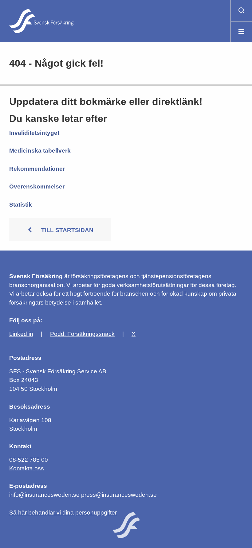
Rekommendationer (37, 168)
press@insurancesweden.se (119, 495)
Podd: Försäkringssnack (82, 334)
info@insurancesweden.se (44, 495)
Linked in (21, 334)
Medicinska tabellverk (40, 150)
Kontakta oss (26, 468)
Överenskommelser (37, 186)
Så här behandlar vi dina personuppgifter (63, 512)
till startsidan (67, 230)
